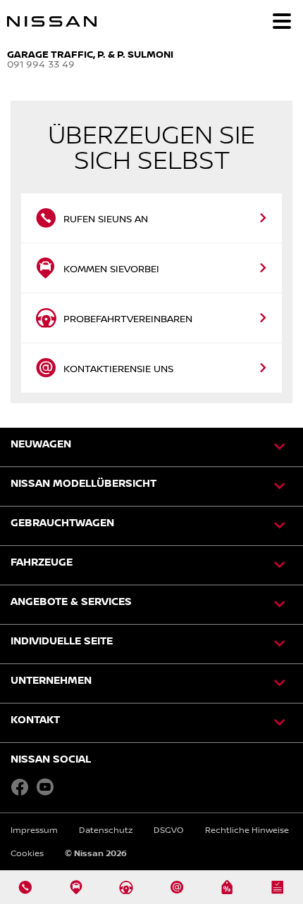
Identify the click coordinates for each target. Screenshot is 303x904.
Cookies (27, 853)
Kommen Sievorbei (111, 268)
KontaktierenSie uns (118, 368)
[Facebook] (19, 786)
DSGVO (169, 830)
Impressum (34, 830)
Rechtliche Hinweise (247, 830)
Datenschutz (105, 830)
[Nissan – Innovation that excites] (114, 21)
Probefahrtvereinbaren (127, 318)
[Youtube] (45, 786)
